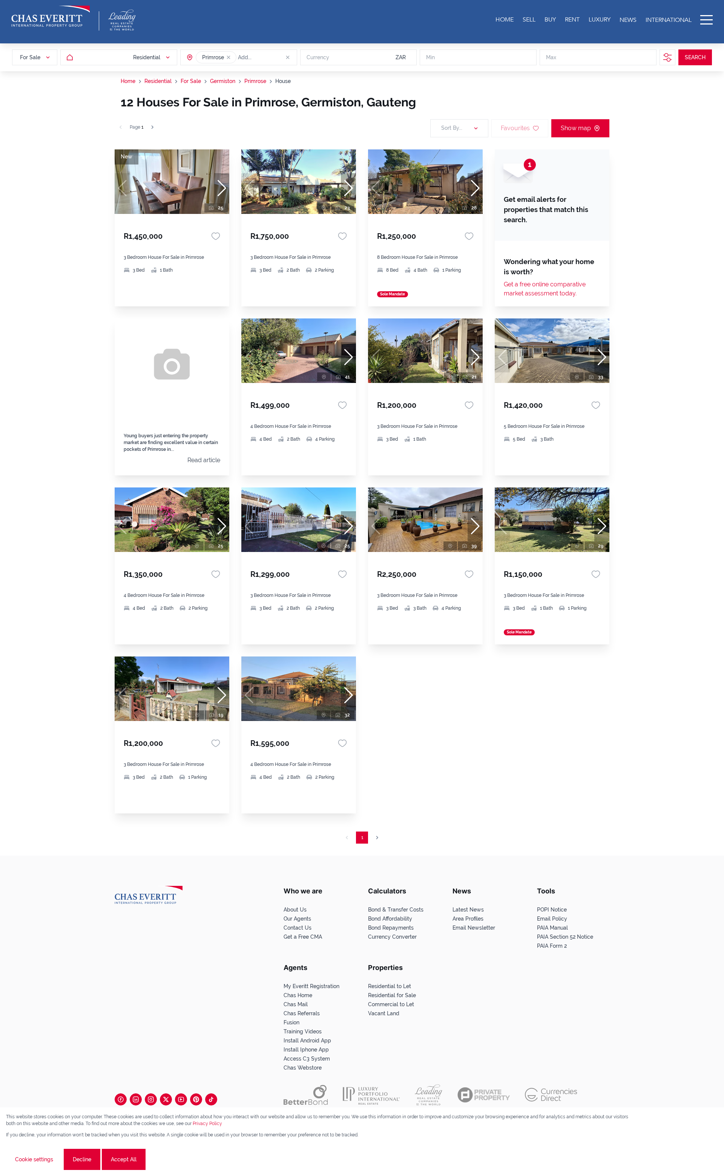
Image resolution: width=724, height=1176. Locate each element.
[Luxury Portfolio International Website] (371, 1094)
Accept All (124, 1159)
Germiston (222, 81)
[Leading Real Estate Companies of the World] (122, 20)
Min (430, 57)
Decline (82, 1159)
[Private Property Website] (483, 1094)
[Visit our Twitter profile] (166, 1099)
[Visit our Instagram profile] (151, 1099)
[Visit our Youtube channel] (181, 1099)
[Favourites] (215, 236)
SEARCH (695, 57)
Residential (158, 81)
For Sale (191, 81)
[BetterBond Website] (306, 1095)
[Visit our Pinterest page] (196, 1099)
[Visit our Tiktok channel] (211, 1099)
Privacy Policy (207, 1123)
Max (551, 57)
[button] (228, 57)
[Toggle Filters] (667, 57)
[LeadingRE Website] (428, 1094)
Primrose (255, 81)
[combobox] (267, 57)
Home (128, 81)
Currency (318, 57)
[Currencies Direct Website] (551, 1095)
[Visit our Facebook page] (121, 1099)
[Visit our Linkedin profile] (136, 1099)
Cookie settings (34, 1159)
